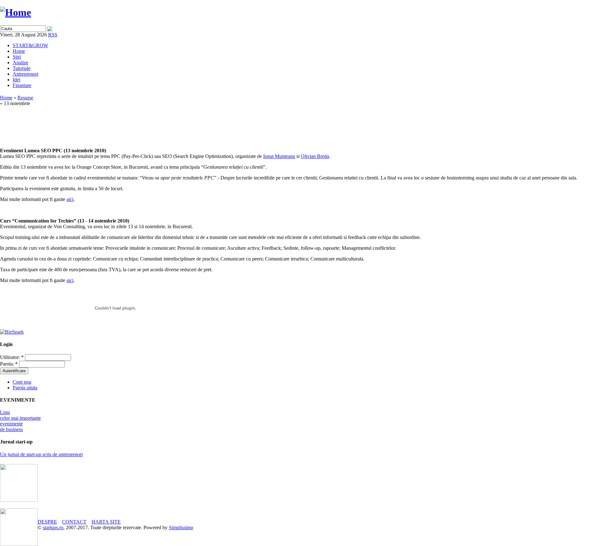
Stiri (17, 57)
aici (69, 199)
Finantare (22, 85)
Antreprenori (25, 74)
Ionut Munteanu (279, 156)
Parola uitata (25, 387)
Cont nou (22, 382)
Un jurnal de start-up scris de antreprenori (41, 454)
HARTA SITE (106, 521)
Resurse (25, 97)
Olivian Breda (315, 156)
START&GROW (30, 45)
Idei (16, 79)
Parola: (9, 364)
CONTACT (74, 521)
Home (19, 51)
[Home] (15, 12)
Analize (20, 62)
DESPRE (47, 521)
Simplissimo (181, 527)
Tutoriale (21, 68)
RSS (52, 34)
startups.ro (53, 527)
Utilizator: (12, 357)
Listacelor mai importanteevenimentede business (20, 421)
